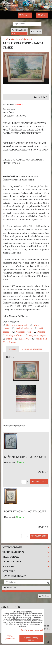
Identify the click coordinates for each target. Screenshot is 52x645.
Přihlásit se (37, 31)
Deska (9, 338)
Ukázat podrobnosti (10, 637)
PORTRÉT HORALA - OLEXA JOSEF (25, 511)
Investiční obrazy (14, 576)
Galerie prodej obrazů (16, 325)
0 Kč (14, 33)
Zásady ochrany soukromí (32, 630)
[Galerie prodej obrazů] (26, 10)
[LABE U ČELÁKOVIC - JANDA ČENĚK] (26, 68)
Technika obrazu (24, 328)
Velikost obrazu (23, 332)
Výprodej (9, 571)
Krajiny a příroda (14, 335)
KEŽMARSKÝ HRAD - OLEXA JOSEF (25, 456)
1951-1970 (24, 338)
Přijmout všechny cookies (31, 638)
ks (27, 482)
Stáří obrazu (11, 557)
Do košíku (40, 481)
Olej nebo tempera (38, 335)
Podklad (41, 332)
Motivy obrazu (12, 547)
